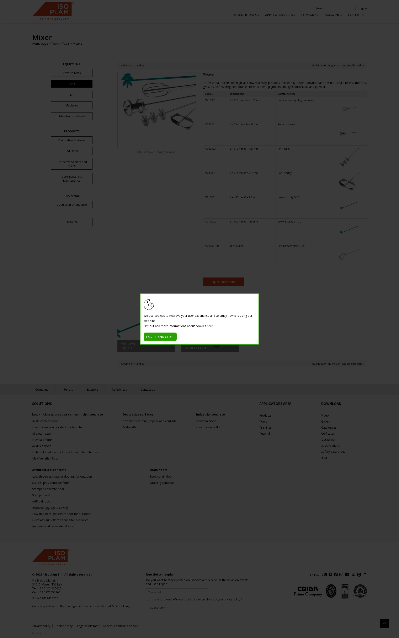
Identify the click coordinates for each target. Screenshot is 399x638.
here (210, 326)
